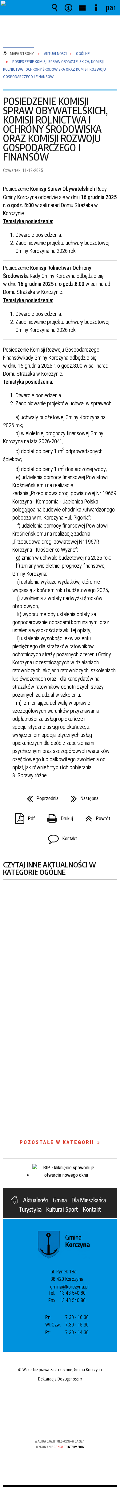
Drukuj (57, 816)
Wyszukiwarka (54, 7)
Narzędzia (68, 7)
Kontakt (60, 837)
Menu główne (82, 7)
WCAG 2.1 (78, 1423)
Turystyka (30, 1209)
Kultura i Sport (62, 1209)
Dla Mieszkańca (88, 1200)
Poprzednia (40, 796)
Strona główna (14, 1200)
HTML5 (50, 1423)
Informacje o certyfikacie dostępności (60, 1401)
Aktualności (35, 1200)
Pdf (22, 816)
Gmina (60, 1200)
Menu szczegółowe (96, 7)
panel (110, 7)
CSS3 (59, 1423)
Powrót (95, 816)
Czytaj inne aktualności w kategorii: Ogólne (49, 868)
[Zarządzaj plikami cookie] (60, 1486)
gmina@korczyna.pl (69, 1287)
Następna (82, 796)
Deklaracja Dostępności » (60, 1379)
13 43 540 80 (73, 1293)
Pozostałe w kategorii (57, 1142)
